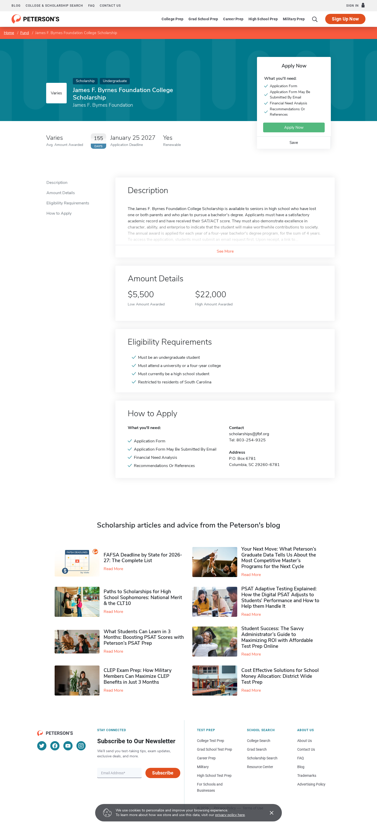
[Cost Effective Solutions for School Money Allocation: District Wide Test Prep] (216, 681)
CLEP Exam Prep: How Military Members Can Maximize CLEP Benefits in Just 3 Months (138, 676)
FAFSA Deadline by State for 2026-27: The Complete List (143, 558)
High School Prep (263, 19)
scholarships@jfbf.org (249, 434)
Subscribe (162, 773)
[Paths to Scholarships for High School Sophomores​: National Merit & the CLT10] (79, 602)
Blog (16, 5)
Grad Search (257, 749)
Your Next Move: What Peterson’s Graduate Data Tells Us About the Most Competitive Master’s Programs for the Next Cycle (278, 558)
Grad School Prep (203, 19)
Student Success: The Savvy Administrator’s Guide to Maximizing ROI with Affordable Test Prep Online (277, 637)
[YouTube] (68, 745)
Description (56, 182)
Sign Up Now (345, 19)
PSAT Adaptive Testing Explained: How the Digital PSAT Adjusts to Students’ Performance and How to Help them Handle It (280, 597)
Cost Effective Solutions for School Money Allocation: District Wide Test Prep (280, 676)
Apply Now (294, 127)
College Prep (172, 19)
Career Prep (233, 19)
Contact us (110, 5)
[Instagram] (81, 745)
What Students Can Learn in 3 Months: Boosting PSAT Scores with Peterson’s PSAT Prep (144, 637)
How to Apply (59, 213)
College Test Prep (210, 741)
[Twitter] (41, 745)
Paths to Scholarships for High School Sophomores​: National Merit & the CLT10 (143, 597)
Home (9, 32)
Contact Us (306, 749)
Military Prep (294, 19)
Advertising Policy (311, 784)
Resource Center (260, 767)
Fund (24, 32)
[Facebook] (54, 745)
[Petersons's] (35, 19)
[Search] (315, 19)
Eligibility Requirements (67, 203)
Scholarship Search (262, 758)
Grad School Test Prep (214, 749)
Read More (113, 569)
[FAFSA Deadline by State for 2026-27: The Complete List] (79, 562)
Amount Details (60, 193)
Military (203, 767)
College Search (258, 741)
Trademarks (306, 775)
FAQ (91, 5)
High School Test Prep (214, 775)
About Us (304, 741)
